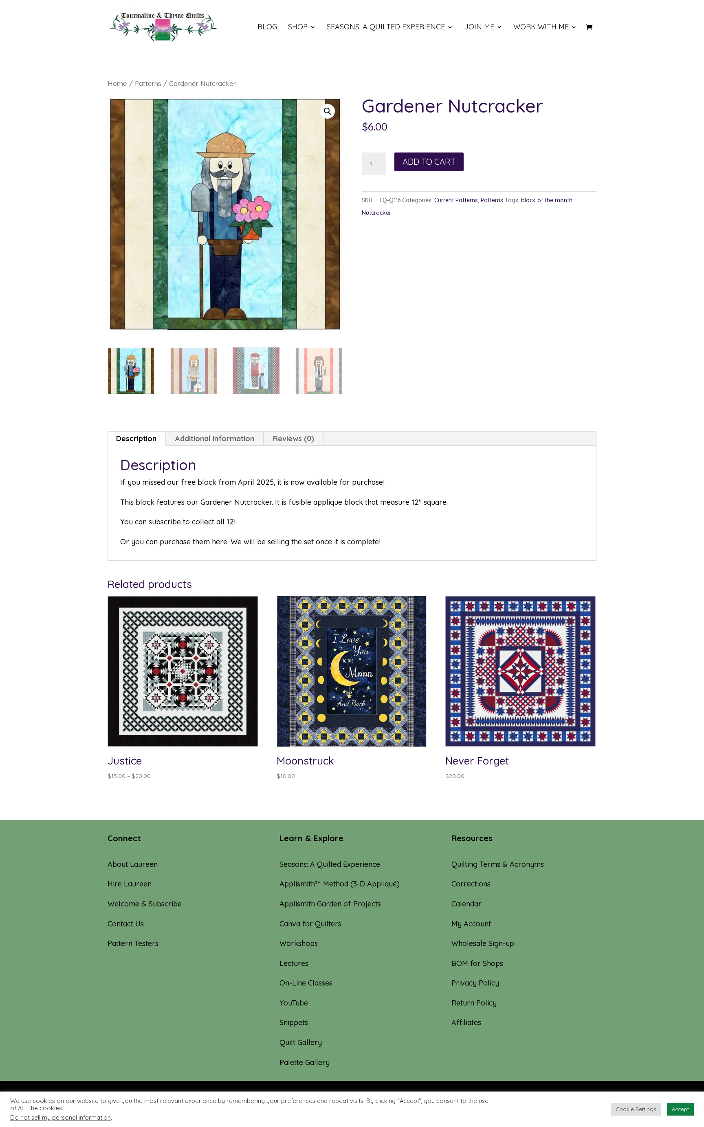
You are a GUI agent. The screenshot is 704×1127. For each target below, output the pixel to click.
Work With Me (541, 27)
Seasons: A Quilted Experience (386, 27)
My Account (471, 923)
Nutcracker (376, 213)
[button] (327, 111)
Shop (298, 27)
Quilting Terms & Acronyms (497, 864)
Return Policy (474, 1003)
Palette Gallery (304, 1062)
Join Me (479, 27)
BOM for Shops (477, 963)
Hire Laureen (130, 883)
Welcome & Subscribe (145, 903)
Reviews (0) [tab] (293, 438)
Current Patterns (456, 200)
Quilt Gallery (300, 1042)
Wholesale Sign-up (482, 943)
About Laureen (133, 864)
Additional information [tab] (214, 438)
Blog (267, 27)
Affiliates (466, 1022)
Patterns (148, 83)
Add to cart (429, 162)
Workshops (298, 943)
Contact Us (126, 923)
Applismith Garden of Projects (330, 903)
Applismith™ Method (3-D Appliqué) (339, 883)
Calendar (466, 903)
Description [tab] (136, 438)
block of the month (546, 200)
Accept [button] (680, 1109)
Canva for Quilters (310, 923)
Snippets (293, 1022)
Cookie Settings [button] (636, 1109)
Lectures (293, 963)
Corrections (471, 883)
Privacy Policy (475, 983)
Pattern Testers (133, 943)
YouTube (293, 1003)
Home (117, 83)
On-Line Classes (305, 983)
